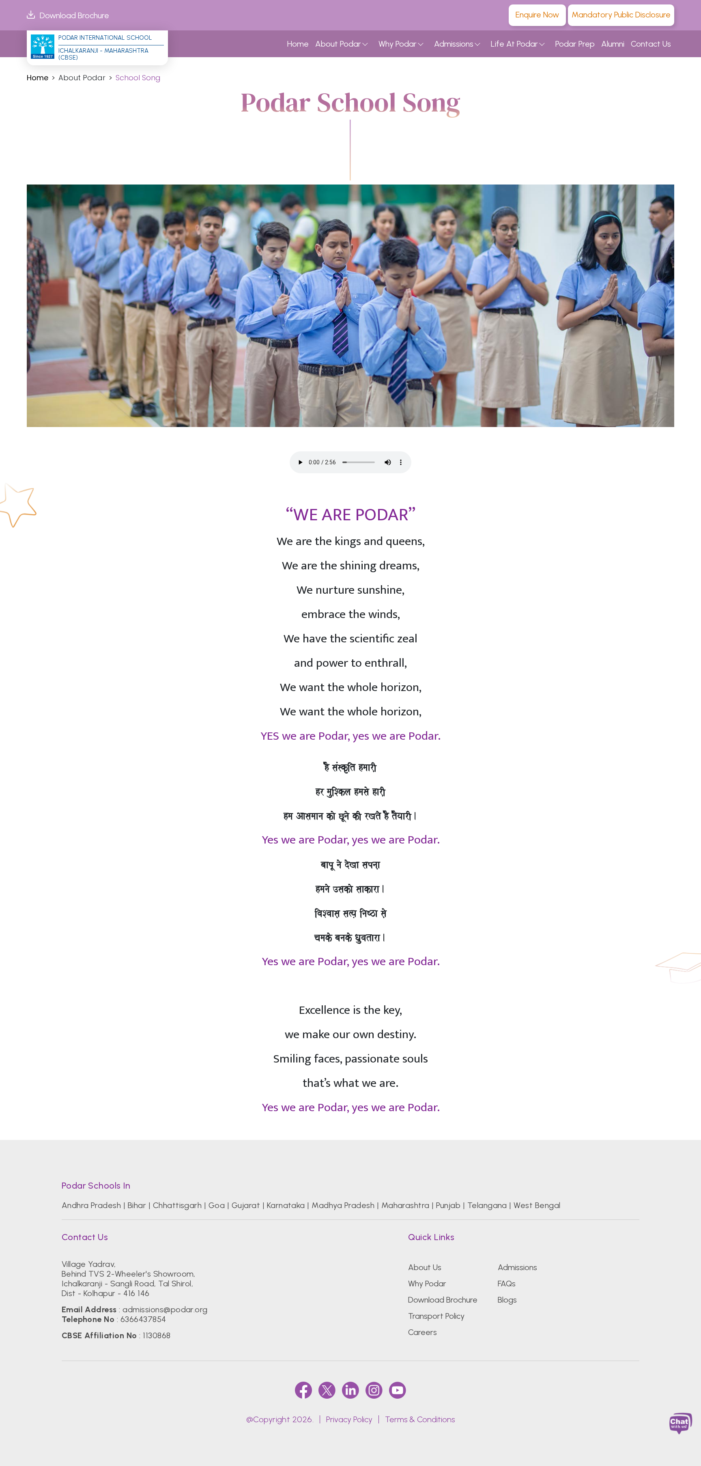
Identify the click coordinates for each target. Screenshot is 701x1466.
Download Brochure (74, 15)
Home (298, 44)
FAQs (507, 1283)
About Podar (338, 44)
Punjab (448, 1205)
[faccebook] (303, 1390)
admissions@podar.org (165, 1309)
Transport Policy (436, 1316)
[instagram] (374, 1390)
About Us (424, 1267)
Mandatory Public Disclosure (621, 14)
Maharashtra (405, 1205)
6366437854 (143, 1319)
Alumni (612, 44)
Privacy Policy (349, 1419)
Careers (422, 1332)
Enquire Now (537, 14)
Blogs (507, 1300)
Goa (217, 1205)
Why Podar (397, 44)
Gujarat (246, 1205)
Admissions (453, 44)
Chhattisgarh (177, 1205)
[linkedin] (350, 1390)
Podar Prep (575, 44)
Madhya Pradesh (343, 1205)
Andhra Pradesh (91, 1205)
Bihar (137, 1205)
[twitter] (326, 1390)
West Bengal (537, 1205)
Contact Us (651, 44)
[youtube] (397, 1390)
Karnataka (286, 1205)
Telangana (487, 1205)
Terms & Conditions (420, 1419)
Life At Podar (514, 44)
